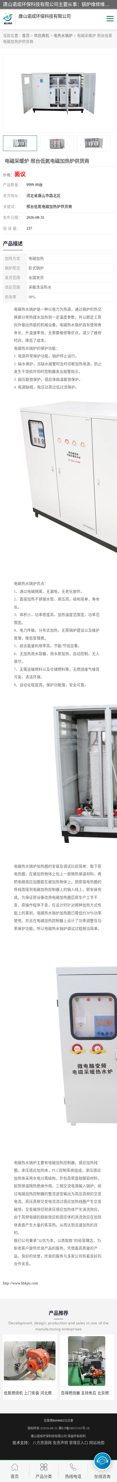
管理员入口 (78, 1443)
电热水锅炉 (63, 36)
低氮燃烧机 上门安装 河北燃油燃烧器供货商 (41, 1393)
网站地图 (96, 1443)
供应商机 (41, 36)
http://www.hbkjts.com (20, 1283)
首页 (26, 36)
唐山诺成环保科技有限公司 (49, 1436)
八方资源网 (42, 1443)
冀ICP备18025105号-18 (74, 1428)
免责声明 (60, 1443)
